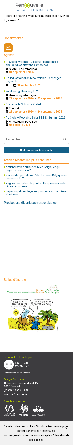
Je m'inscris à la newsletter (38, 150)
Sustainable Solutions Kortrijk (24, 104)
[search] (65, 139)
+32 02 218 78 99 (18, 390)
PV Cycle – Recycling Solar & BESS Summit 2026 (35, 117)
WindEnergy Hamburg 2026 (22, 91)
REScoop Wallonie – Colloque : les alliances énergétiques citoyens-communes (32, 63)
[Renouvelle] (35, 5)
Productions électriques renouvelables (30, 203)
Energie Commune (15, 394)
